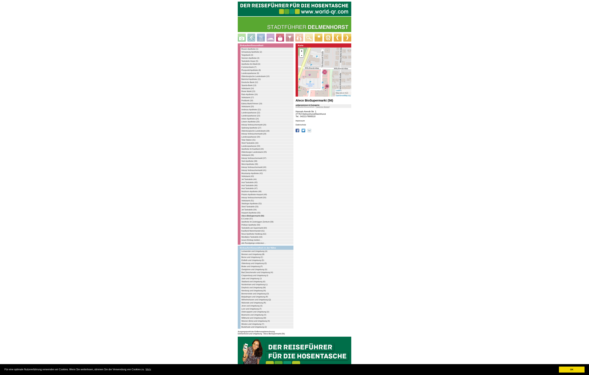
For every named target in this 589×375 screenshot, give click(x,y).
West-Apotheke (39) (249, 164)
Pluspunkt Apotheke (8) (251, 70)
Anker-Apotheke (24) (250, 119)
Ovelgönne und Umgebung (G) (254, 269)
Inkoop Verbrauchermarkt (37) (253, 158)
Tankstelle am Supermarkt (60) (254, 228)
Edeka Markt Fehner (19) (251, 104)
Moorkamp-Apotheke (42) (252, 173)
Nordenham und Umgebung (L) (254, 284)
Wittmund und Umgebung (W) (253, 318)
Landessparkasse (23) (250, 116)
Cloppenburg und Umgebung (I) (254, 275)
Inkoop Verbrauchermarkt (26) (253, 125)
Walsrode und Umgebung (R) (253, 303)
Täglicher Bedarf (322, 107)
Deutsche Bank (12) (249, 82)
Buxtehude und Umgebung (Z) (254, 327)
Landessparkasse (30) (250, 137)
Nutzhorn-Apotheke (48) (251, 191)
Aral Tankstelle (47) (249, 188)
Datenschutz (301, 125)
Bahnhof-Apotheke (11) (251, 79)
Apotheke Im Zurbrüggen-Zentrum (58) (257, 222)
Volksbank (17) (247, 97)
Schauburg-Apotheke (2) (251, 52)
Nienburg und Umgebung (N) (253, 291)
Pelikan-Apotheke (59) (250, 225)
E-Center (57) (247, 219)
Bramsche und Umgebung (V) (253, 315)
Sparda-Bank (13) (248, 85)
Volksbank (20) (247, 106)
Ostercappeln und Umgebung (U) (255, 312)
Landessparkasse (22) (250, 113)
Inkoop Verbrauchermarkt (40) (253, 167)
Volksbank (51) (247, 201)
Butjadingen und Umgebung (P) (254, 297)
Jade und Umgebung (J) (251, 278)
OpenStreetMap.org (343, 95)
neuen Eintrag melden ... (251, 240)
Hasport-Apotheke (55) (250, 213)
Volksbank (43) (247, 176)
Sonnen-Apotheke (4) (250, 58)
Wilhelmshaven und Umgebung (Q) (256, 300)
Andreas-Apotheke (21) (251, 110)
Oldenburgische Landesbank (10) (255, 76)
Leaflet (338, 90)
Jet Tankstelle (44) (249, 179)
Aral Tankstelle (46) (249, 185)
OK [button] (571, 369)
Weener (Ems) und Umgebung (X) (255, 321)
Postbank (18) (247, 100)
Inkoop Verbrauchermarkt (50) (253, 198)
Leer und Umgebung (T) (251, 309)
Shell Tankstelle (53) (249, 207)
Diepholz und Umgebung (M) (253, 288)
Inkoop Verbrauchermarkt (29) (253, 134)
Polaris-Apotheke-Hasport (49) (254, 194)
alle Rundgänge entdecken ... (253, 243)
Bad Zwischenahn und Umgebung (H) (257, 272)
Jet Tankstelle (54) (249, 210)
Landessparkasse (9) (250, 73)
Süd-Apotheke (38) (249, 161)
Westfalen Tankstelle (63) (251, 237)
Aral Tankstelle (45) (249, 182)
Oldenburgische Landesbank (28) (255, 131)
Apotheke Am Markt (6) (250, 64)
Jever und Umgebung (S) (251, 306)
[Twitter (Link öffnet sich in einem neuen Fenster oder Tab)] (304, 132)
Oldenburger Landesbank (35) (254, 152)
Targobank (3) (247, 55)
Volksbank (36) (247, 155)
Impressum (300, 121)
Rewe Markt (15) (248, 91)
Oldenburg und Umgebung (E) (254, 263)
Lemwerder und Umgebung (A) (254, 251)
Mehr (148, 369)
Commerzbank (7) (248, 67)
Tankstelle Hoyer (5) (249, 61)
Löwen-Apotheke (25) (250, 122)
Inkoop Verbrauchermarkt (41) (253, 170)
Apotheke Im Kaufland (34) (252, 149)
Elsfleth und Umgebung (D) (252, 260)
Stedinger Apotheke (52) (251, 204)
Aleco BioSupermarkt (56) (252, 216)
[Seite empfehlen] (309, 132)
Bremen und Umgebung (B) (252, 254)
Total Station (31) (248, 140)
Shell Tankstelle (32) (249, 143)
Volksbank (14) (247, 88)
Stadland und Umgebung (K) (253, 282)
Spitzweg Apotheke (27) (251, 128)
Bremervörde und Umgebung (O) (255, 294)
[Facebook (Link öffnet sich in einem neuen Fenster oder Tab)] (298, 132)
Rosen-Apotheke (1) (249, 49)
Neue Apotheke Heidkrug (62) (253, 234)
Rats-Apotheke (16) (249, 94)
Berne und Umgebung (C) (252, 257)
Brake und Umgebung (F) (252, 266)
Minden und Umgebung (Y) (252, 324)
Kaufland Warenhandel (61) (253, 231)
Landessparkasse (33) (250, 146)
